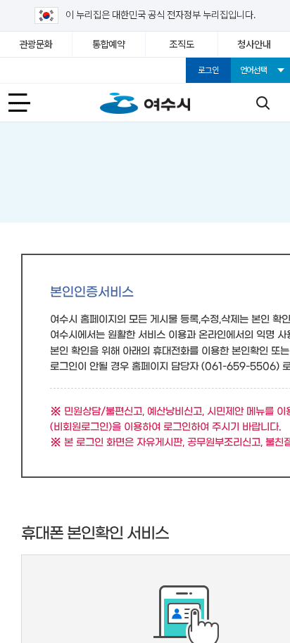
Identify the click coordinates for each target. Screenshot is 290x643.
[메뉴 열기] (27, 103)
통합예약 (108, 44)
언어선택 (253, 70)
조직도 (181, 44)
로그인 (208, 70)
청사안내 (253, 44)
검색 (263, 103)
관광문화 (36, 44)
